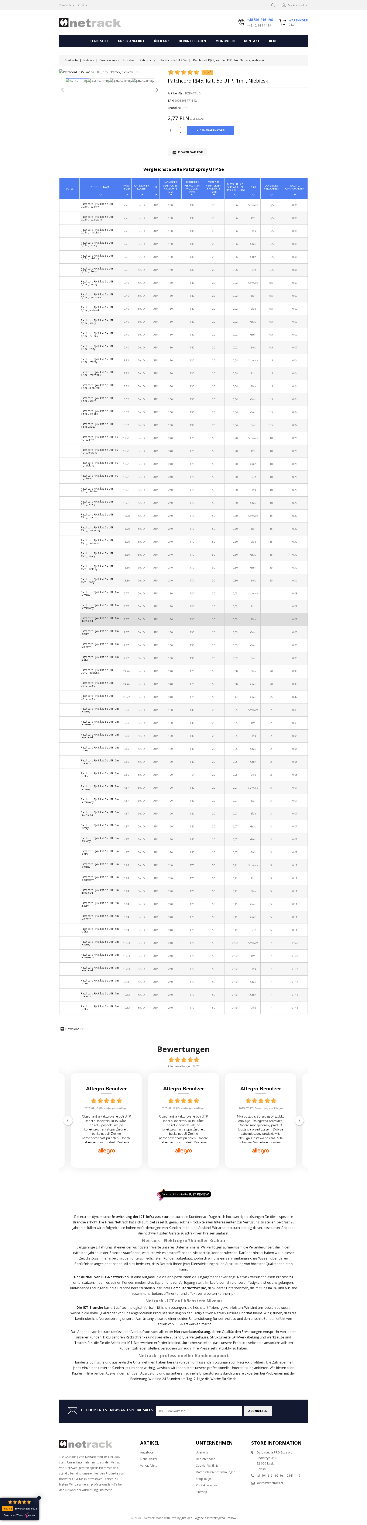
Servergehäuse (196, 1337)
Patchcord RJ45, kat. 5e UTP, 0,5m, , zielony (97, 334)
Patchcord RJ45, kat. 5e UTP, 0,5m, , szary (97, 321)
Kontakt (252, 41)
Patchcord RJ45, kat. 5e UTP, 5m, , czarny (100, 865)
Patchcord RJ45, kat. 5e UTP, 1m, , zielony (100, 645)
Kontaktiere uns (206, 1485)
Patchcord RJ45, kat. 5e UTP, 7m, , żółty (100, 1008)
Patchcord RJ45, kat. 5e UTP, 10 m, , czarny (99, 438)
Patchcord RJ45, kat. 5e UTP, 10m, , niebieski (97, 490)
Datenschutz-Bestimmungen (215, 1472)
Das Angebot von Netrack (90, 1332)
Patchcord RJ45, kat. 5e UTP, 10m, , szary (97, 503)
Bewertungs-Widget (14, 1515)
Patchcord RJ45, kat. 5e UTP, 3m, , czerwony (100, 800)
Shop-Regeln (204, 1479)
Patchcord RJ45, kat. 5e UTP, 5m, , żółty (100, 930)
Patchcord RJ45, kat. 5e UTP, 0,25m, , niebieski (97, 231)
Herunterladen (192, 41)
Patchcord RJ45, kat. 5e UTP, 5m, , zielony (100, 917)
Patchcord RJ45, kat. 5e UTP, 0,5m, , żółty (97, 347)
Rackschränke (136, 1337)
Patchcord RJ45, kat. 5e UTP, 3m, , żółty (100, 852)
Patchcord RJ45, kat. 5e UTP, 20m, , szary (97, 684)
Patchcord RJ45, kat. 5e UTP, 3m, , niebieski (100, 813)
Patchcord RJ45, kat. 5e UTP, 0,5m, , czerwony (97, 296)
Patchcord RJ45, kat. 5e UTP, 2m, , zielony (100, 762)
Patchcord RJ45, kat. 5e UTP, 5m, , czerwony (100, 878)
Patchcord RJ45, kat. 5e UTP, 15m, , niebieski (97, 542)
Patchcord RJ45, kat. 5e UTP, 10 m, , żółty (99, 477)
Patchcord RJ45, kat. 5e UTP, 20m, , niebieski (97, 671)
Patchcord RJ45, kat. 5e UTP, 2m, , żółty (100, 775)
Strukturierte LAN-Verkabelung (234, 1337)
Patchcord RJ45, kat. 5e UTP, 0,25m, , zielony (97, 257)
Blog (273, 41)
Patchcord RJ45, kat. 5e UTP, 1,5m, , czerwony (97, 373)
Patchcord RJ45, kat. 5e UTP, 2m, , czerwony (100, 723)
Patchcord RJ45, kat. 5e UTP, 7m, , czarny (100, 943)
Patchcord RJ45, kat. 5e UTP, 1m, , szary (100, 632)
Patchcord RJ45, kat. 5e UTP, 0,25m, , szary (97, 244)
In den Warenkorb (210, 130)
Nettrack (121, 1222)
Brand (172, 108)
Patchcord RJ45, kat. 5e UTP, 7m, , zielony (100, 995)
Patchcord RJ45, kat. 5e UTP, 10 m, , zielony (99, 464)
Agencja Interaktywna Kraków (215, 1518)
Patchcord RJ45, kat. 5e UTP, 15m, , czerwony (97, 529)
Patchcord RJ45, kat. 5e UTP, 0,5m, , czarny (97, 283)
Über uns (161, 41)
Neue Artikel (148, 1459)
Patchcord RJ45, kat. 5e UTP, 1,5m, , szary (97, 399)
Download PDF (187, 152)
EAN (171, 100)
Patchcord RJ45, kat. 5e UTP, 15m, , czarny (97, 516)
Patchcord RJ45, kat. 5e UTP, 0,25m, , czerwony (97, 218)
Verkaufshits (148, 1465)
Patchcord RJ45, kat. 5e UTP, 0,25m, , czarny (97, 205)
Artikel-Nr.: (176, 93)
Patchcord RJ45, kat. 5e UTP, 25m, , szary (97, 697)
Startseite (99, 41)
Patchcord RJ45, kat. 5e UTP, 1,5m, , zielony (97, 412)
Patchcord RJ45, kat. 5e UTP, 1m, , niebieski (100, 619)
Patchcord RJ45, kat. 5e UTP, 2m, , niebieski (100, 736)
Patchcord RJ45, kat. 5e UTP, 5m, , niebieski (100, 891)
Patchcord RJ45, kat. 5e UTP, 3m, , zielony (100, 839)
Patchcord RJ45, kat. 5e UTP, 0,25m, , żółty (97, 270)
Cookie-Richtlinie (207, 1465)
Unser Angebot (131, 41)
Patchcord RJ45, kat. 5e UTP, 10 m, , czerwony (99, 451)
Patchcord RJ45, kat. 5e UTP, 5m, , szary (100, 904)
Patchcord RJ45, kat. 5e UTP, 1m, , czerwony (100, 606)
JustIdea (186, 1518)
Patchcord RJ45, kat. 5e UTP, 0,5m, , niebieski (97, 309)
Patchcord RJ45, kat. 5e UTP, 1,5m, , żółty (97, 425)
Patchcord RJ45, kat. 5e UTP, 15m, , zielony (97, 567)
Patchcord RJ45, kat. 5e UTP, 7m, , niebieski (100, 969)
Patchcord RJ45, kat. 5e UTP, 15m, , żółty (97, 580)
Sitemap (201, 1492)
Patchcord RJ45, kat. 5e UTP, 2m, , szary (100, 749)
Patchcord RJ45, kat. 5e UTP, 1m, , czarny (100, 593)
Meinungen (225, 41)
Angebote (147, 1452)
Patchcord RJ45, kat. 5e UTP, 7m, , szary (100, 982)
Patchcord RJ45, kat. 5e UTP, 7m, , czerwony (100, 956)
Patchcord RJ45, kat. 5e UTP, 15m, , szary (97, 554)
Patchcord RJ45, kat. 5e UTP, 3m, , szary (100, 826)
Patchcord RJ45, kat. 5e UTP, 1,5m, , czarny (97, 360)
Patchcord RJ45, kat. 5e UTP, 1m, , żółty (100, 658)
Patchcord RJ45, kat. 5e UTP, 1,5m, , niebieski (97, 386)
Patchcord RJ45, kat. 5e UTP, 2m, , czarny (100, 710)
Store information (276, 1442)
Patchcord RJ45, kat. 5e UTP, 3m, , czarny (100, 788)
